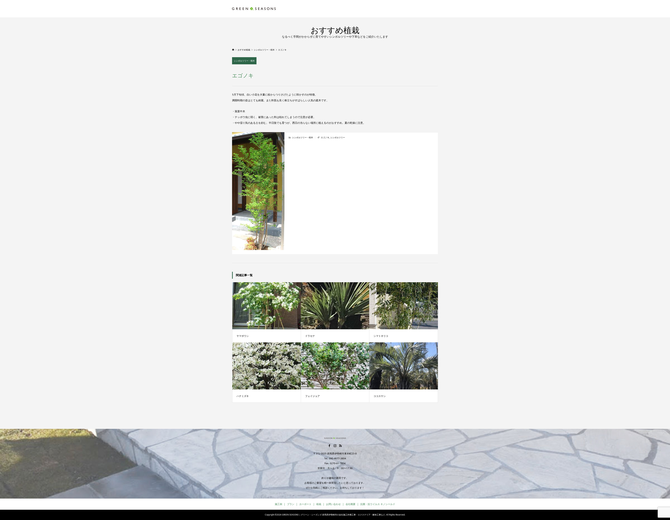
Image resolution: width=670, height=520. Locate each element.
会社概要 (350, 504)
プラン (290, 504)
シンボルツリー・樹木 (244, 60)
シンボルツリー (337, 137)
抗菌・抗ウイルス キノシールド (377, 504)
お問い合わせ (333, 504)
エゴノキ (325, 137)
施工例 (278, 504)
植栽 (318, 504)
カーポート (305, 504)
